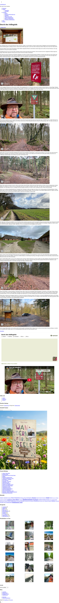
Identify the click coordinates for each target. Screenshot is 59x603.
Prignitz (55, 499)
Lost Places (5, 499)
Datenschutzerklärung (6, 597)
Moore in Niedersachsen (9, 18)
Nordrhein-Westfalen (42, 499)
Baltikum (22, 497)
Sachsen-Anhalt (10, 500)
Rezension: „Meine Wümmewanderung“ (9, 491)
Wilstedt (3, 476)
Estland (37, 497)
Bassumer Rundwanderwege (10, 14)
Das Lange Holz (5, 480)
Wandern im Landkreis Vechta (7, 484)
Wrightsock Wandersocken (7, 477)
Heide (47, 497)
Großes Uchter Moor (6, 473)
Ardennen (9, 497)
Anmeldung (7, 10)
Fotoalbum (2, 331)
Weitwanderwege (5, 516)
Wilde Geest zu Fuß (8, 16)
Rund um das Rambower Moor (8, 490)
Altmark (1, 497)
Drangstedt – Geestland (6, 481)
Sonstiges (4, 513)
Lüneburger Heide (11, 499)
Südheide (53, 501)
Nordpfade (7, 15)
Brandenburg (29, 497)
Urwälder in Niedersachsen (10, 19)
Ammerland (5, 497)
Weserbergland (9, 502)
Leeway (11, 599)
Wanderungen (6, 405)
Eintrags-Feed (4, 592)
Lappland (1, 499)
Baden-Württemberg (15, 497)
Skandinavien (37, 501)
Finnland (40, 497)
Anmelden (4, 591)
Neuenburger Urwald (6, 486)
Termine (3, 9)
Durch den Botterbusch (6, 489)
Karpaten (57, 497)
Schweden (22, 500)
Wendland (4, 502)
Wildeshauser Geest (17, 502)
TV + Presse (4, 514)
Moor (17, 499)
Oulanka (53, 499)
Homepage (4, 8)
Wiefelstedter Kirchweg (6, 487)
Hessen (50, 497)
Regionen (4, 512)
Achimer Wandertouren (9, 17)
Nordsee (48, 499)
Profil (3, 20)
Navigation (4, 12)
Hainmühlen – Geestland (6, 479)
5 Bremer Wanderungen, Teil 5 (8, 478)
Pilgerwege (4, 510)
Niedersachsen (17, 405)
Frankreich (44, 497)
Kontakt (3, 21)
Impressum (4, 596)
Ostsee (51, 499)
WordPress (6, 599)
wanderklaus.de (3, 4)
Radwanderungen (5, 511)
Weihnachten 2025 (5, 482)
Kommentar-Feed (5, 593)
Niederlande (20, 499)
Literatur (3, 507)
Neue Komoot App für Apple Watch (8, 475)
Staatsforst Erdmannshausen (7, 488)
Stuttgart (49, 500)
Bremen (6, 13)
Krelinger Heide (5, 474)
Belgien (25, 497)
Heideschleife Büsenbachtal (7, 492)
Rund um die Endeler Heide (7, 485)
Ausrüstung (4, 506)
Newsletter (7, 11)
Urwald (1, 502)
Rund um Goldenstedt (6, 483)
